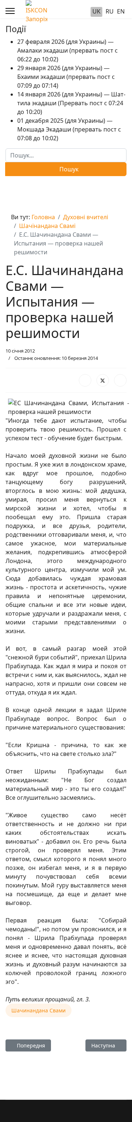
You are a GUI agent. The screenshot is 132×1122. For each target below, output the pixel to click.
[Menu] (10, 11)
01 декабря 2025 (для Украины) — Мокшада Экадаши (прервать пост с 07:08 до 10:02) (69, 129)
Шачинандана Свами (38, 1010)
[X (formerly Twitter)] (102, 380)
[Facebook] (85, 380)
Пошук (68, 169)
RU (110, 11)
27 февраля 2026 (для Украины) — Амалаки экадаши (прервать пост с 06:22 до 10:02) (67, 50)
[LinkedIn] (120, 380)
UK (96, 11)
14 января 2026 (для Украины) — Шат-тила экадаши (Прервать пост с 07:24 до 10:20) (71, 103)
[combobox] (66, 155)
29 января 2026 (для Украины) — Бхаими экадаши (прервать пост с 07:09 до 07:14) (66, 77)
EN (121, 11)
